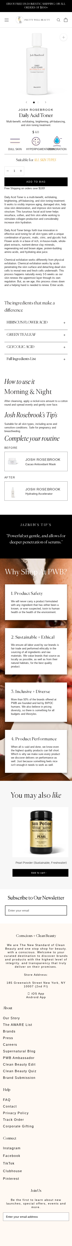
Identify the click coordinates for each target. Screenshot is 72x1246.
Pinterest (11, 1178)
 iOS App (36, 993)
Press (8, 1038)
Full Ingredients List (21, 359)
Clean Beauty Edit (19, 1064)
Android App (36, 997)
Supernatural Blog (19, 1051)
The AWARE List (17, 1024)
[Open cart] (65, 20)
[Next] (45, 102)
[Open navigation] (7, 19)
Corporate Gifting (18, 1126)
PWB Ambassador (19, 1058)
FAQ (7, 1100)
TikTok (9, 1163)
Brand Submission (19, 1077)
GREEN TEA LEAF (21, 335)
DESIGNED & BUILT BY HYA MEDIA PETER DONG (30, 1229)
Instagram (12, 1148)
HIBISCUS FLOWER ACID (27, 322)
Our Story (11, 1018)
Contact (10, 1106)
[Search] (58, 19)
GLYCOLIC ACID (20, 347)
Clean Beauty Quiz (20, 1071)
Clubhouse (12, 1171)
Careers (10, 1044)
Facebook (11, 1156)
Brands (9, 1031)
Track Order (13, 1119)
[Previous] (26, 102)
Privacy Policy (16, 1113)
